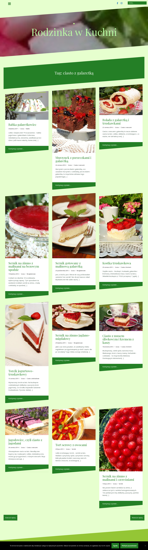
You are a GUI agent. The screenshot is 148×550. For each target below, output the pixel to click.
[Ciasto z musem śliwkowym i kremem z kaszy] (121, 316)
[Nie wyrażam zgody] (145, 546)
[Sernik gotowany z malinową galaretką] (74, 225)
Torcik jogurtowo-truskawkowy (21, 372)
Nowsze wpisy (137, 518)
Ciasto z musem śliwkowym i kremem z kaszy (118, 339)
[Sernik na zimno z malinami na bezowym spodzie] (27, 225)
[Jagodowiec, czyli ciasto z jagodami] (27, 420)
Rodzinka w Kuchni (74, 31)
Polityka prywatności (129, 546)
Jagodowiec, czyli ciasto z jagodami (25, 441)
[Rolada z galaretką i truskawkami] (121, 99)
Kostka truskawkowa (116, 263)
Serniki (74, 449)
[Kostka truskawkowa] (121, 225)
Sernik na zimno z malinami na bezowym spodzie (23, 266)
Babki (28, 129)
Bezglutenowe (31, 274)
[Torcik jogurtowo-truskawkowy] (27, 334)
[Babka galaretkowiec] (27, 105)
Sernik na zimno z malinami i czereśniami (118, 477)
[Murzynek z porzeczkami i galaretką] (74, 120)
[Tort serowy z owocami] (74, 423)
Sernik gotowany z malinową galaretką (68, 264)
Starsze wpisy (10, 518)
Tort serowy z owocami (71, 445)
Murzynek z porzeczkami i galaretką (73, 159)
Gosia (22, 129)
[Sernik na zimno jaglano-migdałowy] (74, 316)
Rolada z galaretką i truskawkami (115, 121)
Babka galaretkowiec (22, 125)
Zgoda (115, 546)
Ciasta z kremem (126, 267)
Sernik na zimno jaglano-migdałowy (72, 337)
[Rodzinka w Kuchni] (74, 24)
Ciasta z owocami (79, 165)
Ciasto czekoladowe (33, 378)
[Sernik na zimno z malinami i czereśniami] (121, 438)
